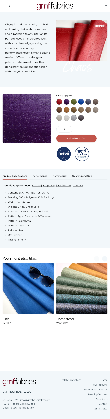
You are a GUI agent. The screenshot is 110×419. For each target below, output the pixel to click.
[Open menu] (3, 6)
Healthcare (64, 185)
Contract (78, 185)
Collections (101, 399)
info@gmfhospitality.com (35, 400)
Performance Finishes (95, 389)
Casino (36, 185)
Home (104, 380)
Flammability (60, 176)
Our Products (100, 385)
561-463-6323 (10, 400)
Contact (103, 404)
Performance (40, 176)
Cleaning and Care (82, 176)
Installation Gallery (71, 380)
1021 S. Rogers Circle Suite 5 (19, 403)
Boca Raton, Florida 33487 (18, 407)
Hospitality (49, 185)
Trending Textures (97, 394)
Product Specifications (15, 176)
